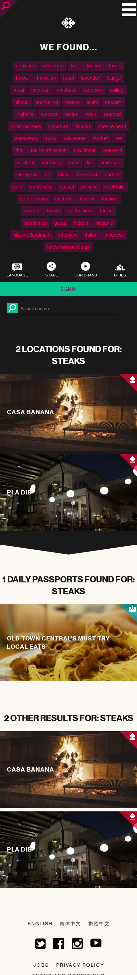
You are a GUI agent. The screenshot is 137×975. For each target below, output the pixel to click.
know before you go (68, 247)
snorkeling (47, 102)
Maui (19, 90)
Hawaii (23, 78)
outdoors (93, 90)
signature (58, 126)
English (40, 923)
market (100, 138)
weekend (112, 150)
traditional (84, 150)
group (60, 223)
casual (67, 186)
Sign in (68, 289)
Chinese (89, 186)
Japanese (114, 235)
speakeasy (26, 138)
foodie (53, 210)
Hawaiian (46, 78)
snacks (83, 126)
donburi (93, 65)
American (110, 162)
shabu (22, 102)
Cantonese (41, 186)
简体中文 (70, 923)
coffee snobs (34, 198)
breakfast (87, 174)
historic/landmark (32, 235)
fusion (106, 210)
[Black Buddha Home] (68, 24)
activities (25, 65)
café (18, 186)
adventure (53, 65)
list (90, 162)
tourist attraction (49, 150)
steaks (72, 102)
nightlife (25, 114)
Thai (19, 150)
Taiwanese (74, 138)
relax (90, 114)
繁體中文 (99, 923)
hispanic (104, 223)
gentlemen (35, 223)
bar (74, 65)
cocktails (114, 186)
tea (118, 138)
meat (74, 162)
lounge (114, 78)
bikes (63, 174)
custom (63, 198)
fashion (109, 198)
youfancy (52, 162)
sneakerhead (112, 126)
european (27, 174)
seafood (112, 114)
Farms (115, 65)
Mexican (40, 90)
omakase (66, 90)
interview (67, 235)
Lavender (90, 78)
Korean (31, 210)
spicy (50, 138)
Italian (91, 235)
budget (112, 174)
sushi (92, 102)
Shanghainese (26, 126)
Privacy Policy (80, 965)
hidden (81, 223)
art (48, 174)
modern (113, 102)
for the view (79, 210)
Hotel (68, 78)
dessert (86, 198)
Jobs (41, 965)
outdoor (49, 114)
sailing (116, 90)
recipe (71, 114)
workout (26, 162)
